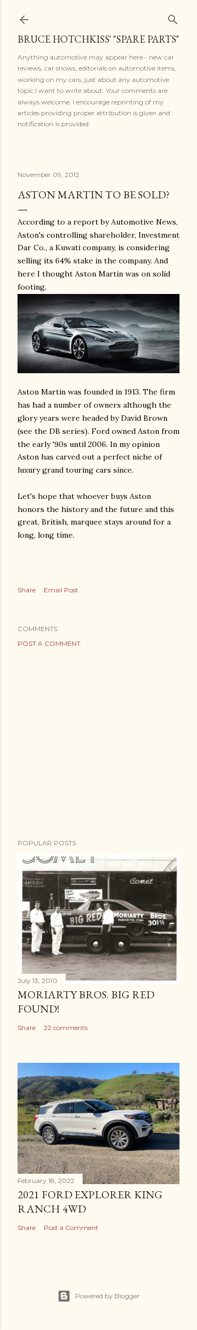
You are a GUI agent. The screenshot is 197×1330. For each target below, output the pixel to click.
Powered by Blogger (107, 1296)
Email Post (61, 590)
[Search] (172, 17)
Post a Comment (49, 643)
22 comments (66, 1027)
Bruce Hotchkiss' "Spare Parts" (98, 39)
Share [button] (27, 590)
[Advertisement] (98, 743)
